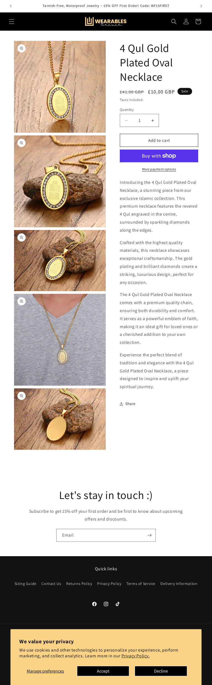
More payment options (159, 169)
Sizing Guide (25, 583)
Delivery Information (178, 583)
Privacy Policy (109, 583)
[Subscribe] (149, 535)
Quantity (127, 109)
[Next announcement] (201, 6)
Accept (103, 671)
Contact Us (51, 583)
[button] (12, 21)
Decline (161, 671)
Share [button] (130, 403)
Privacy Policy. (135, 656)
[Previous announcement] (11, 6)
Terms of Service (140, 583)
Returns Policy (79, 583)
